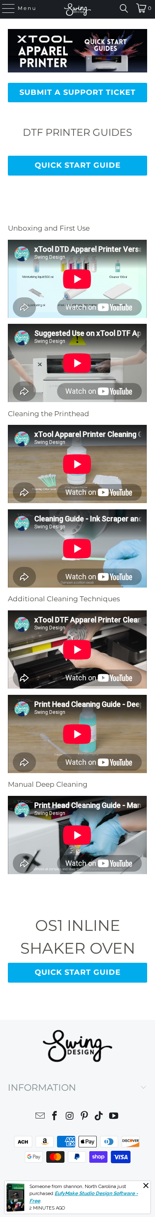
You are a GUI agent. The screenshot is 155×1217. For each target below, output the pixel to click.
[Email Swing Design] (40, 1117)
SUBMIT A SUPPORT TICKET (77, 92)
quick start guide (78, 165)
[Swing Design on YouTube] (114, 1117)
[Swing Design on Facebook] (55, 1117)
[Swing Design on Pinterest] (85, 1117)
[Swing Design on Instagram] (70, 1117)
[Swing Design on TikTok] (99, 1117)
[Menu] (4, 8)
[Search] (124, 8)
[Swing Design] (78, 9)
